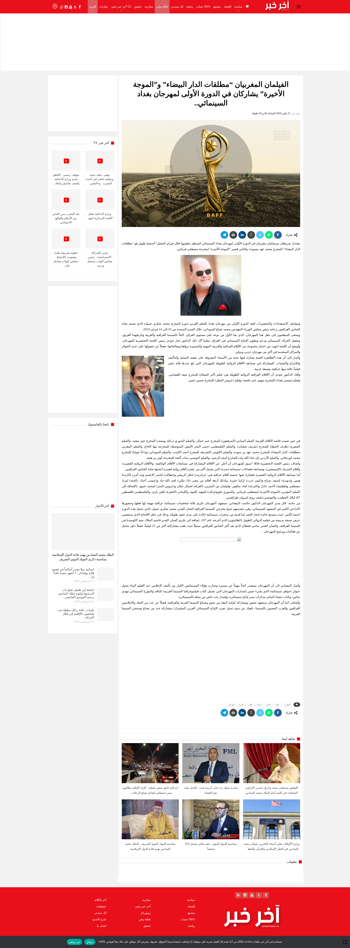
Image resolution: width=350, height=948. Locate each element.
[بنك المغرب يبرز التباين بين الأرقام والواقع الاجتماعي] (66, 200)
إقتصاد (227, 6)
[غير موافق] (345, 942)
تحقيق (138, 6)
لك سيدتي (177, 6)
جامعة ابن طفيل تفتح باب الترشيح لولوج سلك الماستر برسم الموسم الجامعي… (76, 593)
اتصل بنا (101, 925)
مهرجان (231, 704)
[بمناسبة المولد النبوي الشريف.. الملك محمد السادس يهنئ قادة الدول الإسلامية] (150, 819)
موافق (89, 942)
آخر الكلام (100, 899)
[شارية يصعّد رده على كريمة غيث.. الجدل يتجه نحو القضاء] (210, 763)
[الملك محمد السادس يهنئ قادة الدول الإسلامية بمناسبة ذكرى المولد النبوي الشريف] (82, 531)
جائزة (268, 704)
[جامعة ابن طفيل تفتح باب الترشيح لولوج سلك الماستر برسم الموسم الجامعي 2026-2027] (105, 594)
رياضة (189, 6)
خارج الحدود (99, 919)
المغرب (287, 704)
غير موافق (74, 942)
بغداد (277, 704)
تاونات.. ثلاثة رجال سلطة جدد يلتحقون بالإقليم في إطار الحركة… (75, 613)
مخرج (241, 704)
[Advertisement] (175, 41)
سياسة (238, 6)
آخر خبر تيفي (119, 6)
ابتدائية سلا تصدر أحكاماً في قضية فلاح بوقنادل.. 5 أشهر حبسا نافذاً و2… (73, 573)
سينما (259, 704)
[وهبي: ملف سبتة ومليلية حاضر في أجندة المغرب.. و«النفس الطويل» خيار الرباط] (99, 161)
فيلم (250, 704)
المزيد (92, 6)
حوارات (103, 6)
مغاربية (149, 6)
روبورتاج (146, 912)
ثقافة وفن (162, 6)
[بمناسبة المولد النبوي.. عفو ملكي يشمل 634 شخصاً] (210, 819)
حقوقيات (101, 906)
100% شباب (203, 6)
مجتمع (217, 6)
